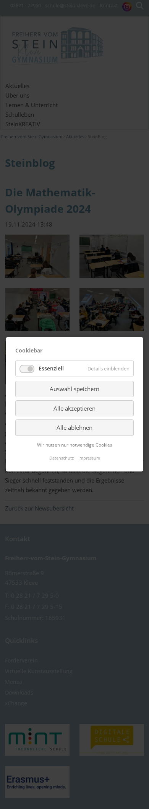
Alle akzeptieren (74, 408)
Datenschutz (61, 458)
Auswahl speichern (74, 389)
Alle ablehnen (74, 427)
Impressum (89, 458)
